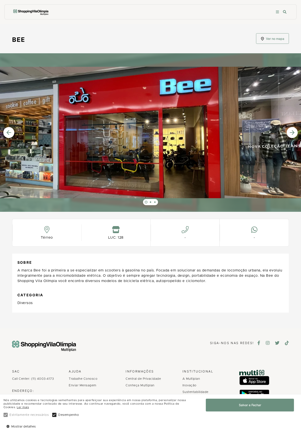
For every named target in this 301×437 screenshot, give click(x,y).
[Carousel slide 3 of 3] (155, 202)
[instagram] (268, 343)
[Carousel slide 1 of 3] (146, 202)
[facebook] (258, 343)
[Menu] (277, 12)
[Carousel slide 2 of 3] (150, 202)
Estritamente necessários (29, 415)
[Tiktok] (287, 343)
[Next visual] (292, 133)
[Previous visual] (9, 133)
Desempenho (68, 415)
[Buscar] (284, 12)
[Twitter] (277, 343)
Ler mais (23, 407)
